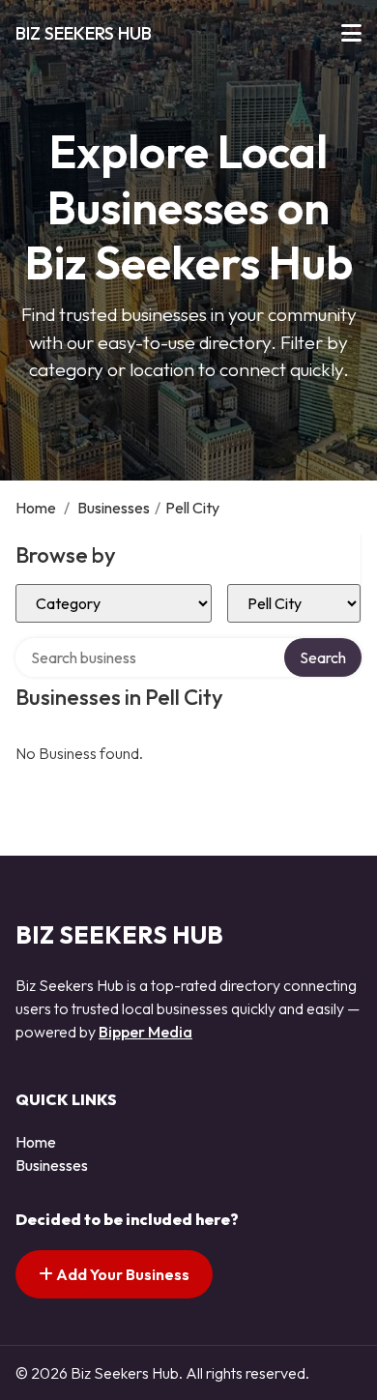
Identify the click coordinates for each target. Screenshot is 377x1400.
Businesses (113, 507)
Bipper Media (145, 1031)
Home (35, 507)
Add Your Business (121, 1274)
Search (323, 657)
